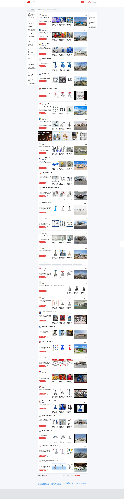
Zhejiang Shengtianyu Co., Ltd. (48, 415)
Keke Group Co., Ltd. (45, 73)
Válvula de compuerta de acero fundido (45, 263)
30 (46, 475)
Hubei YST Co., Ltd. (46, 267)
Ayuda (86, 5)
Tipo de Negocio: (41, 17)
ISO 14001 (30, 44)
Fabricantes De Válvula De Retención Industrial (56, 483)
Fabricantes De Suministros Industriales (95, 26)
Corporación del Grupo (32, 30)
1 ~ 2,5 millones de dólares (32, 57)
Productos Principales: (42, 18)
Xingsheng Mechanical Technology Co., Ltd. (49, 117)
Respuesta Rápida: (41, 21)
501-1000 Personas (31, 71)
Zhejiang (30, 75)
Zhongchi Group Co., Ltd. (47, 356)
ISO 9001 (30, 46)
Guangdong (30, 79)
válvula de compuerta (49, 261)
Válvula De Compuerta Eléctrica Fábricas (56, 484)
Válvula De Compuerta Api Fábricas (68, 483)
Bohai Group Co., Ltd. (47, 58)
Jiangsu (30, 78)
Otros (29, 48)
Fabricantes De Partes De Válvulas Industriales (81, 482)
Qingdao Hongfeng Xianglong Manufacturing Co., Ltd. (52, 246)
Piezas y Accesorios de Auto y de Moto (31, 23)
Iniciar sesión (95, 2)
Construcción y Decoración (32, 21)
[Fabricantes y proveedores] (32, 2)
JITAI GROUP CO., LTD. (47, 202)
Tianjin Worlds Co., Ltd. (47, 43)
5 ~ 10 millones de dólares (32, 61)
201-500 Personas (31, 69)
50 (48, 475)
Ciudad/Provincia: (41, 63)
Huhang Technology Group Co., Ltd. (48, 157)
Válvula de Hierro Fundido (58, 261)
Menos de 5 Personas (32, 68)
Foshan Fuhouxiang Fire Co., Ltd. (49, 400)
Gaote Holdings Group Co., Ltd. (47, 341)
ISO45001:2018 (31, 45)
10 (44, 475)
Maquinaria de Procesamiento (31, 17)
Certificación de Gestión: (42, 36)
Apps (90, 5)
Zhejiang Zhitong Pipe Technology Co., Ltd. (50, 187)
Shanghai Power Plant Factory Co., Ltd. (50, 445)
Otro (29, 31)
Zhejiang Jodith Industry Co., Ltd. (48, 232)
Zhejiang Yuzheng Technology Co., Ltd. (50, 460)
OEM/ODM (30, 35)
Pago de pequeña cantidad (31, 39)
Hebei (29, 80)
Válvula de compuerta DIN (77, 263)
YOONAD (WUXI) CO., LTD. (48, 430)
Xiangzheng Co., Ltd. (46, 217)
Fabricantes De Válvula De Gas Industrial (43, 483)
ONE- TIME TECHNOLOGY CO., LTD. (49, 88)
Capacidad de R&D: (41, 20)
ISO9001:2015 (31, 43)
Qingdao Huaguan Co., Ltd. (48, 28)
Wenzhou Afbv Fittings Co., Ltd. (48, 142)
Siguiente (77, 475)
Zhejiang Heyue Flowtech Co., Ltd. (48, 296)
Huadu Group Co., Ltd (47, 172)
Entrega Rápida (31, 37)
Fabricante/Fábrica (32, 29)
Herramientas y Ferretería (32, 19)
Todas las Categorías (31, 5)
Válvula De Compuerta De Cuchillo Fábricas (81, 483)
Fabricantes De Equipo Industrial (67, 482)
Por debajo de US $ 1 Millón (32, 53)
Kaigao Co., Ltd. (46, 13)
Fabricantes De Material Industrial (55, 482)
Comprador (80, 5)
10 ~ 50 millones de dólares (32, 59)
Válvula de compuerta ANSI (57, 263)
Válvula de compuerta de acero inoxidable (69, 261)
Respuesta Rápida (31, 36)
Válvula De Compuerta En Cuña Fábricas (43, 484)
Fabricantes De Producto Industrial (42, 482)
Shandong (30, 76)
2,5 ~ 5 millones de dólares (32, 55)
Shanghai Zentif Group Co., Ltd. (48, 326)
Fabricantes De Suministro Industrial (94, 27)
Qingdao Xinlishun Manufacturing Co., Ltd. (50, 282)
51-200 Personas (31, 67)
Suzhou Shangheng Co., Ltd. (48, 385)
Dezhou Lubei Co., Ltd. (47, 371)
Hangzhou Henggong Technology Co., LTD (49, 311)
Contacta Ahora (42, 24)
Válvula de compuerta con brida (67, 263)
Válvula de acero (41, 261)
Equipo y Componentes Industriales (31, 15)
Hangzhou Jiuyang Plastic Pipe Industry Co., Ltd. (50, 103)
